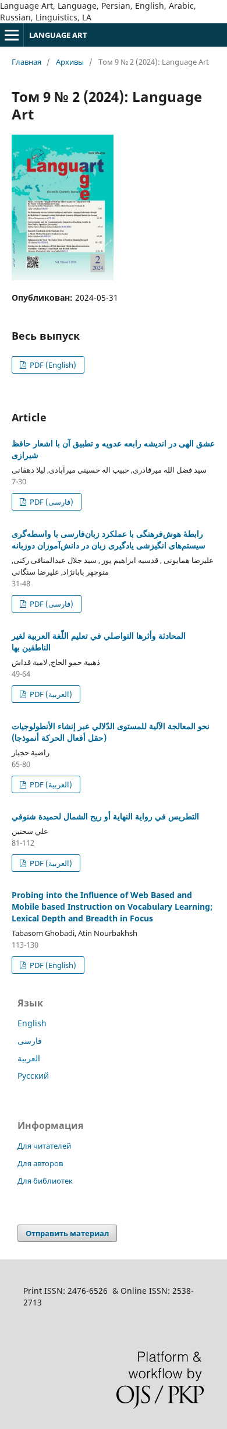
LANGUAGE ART (58, 35)
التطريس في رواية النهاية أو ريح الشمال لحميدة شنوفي (105, 816)
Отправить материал (67, 1233)
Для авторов (40, 1163)
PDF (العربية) (50, 694)
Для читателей (44, 1146)
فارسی (29, 1040)
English (32, 1023)
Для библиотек (45, 1180)
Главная (26, 62)
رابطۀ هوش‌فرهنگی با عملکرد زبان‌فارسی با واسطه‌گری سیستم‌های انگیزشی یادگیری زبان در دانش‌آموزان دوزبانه (108, 539)
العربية (28, 1058)
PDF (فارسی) (50, 502)
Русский (33, 1075)
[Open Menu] (11, 35)
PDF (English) (52, 365)
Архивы (70, 62)
